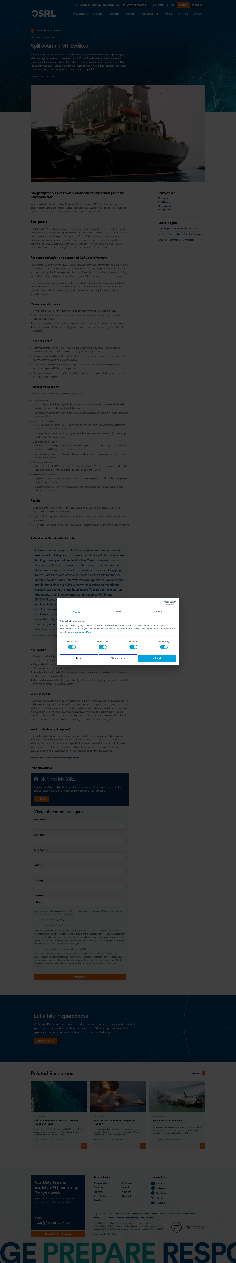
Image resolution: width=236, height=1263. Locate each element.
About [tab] (159, 611)
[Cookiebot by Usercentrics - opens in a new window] (164, 603)
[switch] (103, 647)
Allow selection (118, 658)
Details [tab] (118, 611)
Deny (78, 658)
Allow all (157, 658)
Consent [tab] (77, 612)
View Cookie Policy (83, 632)
